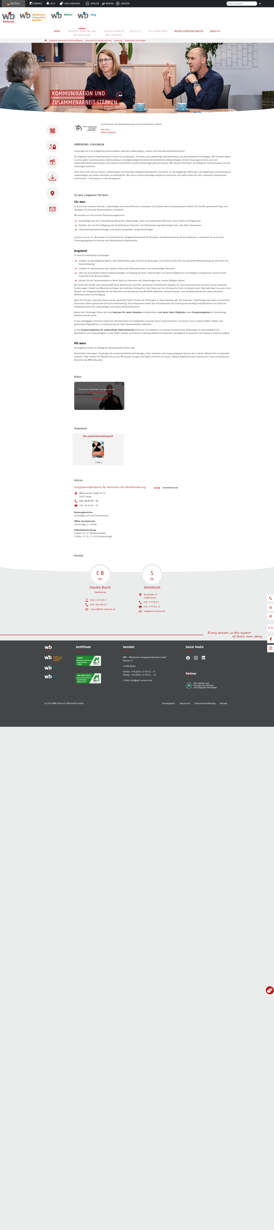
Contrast (37, 3)
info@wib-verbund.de (154, 611)
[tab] (152, 145)
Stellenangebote (158, 31)
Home (57, 31)
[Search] (260, 3)
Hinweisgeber (168, 703)
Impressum (185, 703)
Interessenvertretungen (188, 31)
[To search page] (271, 6)
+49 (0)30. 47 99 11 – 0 (143, 671)
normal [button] (110, 3)
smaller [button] (95, 3)
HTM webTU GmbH (75, 703)
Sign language (72, 3)
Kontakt (223, 703)
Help (52, 3)
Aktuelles (135, 31)
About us (215, 31)
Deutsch (15, 3)
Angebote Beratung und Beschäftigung (82, 33)
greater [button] (125, 3)
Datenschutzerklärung (205, 703)
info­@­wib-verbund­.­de (141, 680)
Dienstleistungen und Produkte (114, 33)
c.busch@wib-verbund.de (102, 609)
